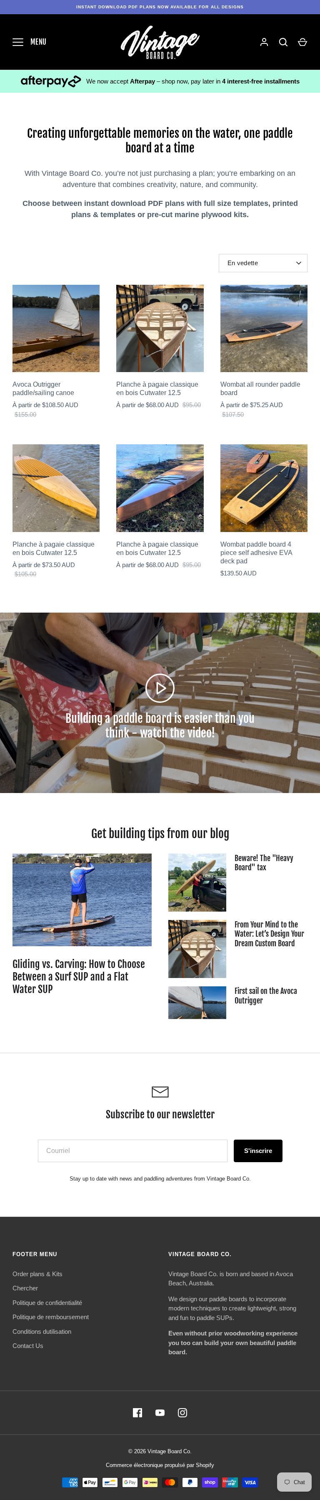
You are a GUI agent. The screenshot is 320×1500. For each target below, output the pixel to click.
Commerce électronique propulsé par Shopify (160, 1465)
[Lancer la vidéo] (160, 688)
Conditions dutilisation (41, 1331)
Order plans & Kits (37, 1273)
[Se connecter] (264, 42)
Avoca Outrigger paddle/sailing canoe (43, 388)
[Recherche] (283, 42)
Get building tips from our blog (160, 833)
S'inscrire (258, 1150)
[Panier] (302, 42)
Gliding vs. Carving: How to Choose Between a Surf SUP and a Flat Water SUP (78, 977)
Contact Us (27, 1345)
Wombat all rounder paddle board (260, 388)
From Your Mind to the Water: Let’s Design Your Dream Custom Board (269, 934)
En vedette (243, 262)
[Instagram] (182, 1413)
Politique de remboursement (50, 1316)
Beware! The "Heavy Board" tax (264, 863)
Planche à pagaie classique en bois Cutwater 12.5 (157, 388)
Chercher (25, 1288)
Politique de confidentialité (47, 1302)
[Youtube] (160, 1413)
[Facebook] (137, 1413)
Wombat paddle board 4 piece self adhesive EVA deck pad (256, 553)
